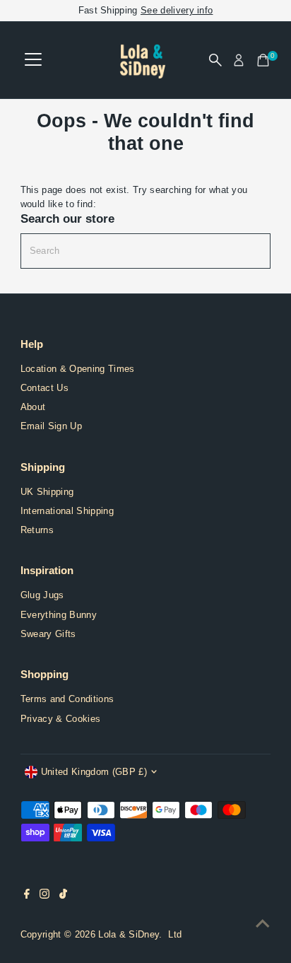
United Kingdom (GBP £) (94, 771)
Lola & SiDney (128, 934)
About (33, 407)
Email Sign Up (51, 426)
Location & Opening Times (77, 368)
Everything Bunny (58, 614)
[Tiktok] (63, 896)
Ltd (175, 934)
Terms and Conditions (67, 699)
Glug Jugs (42, 595)
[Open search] (215, 60)
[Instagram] (44, 896)
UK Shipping (47, 491)
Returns (37, 530)
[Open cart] (263, 60)
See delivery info (177, 10)
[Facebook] (26, 896)
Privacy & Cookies (60, 718)
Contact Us (44, 388)
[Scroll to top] (263, 924)
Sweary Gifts (48, 634)
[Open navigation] (33, 60)
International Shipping (67, 511)
